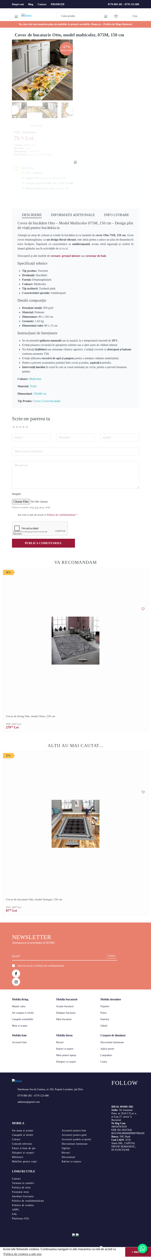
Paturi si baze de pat (23, 1148)
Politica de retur (21, 1187)
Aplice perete (107, 1048)
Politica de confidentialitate (50, 965)
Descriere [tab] (32, 215)
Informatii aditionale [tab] (73, 215)
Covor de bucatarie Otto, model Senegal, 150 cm (34, 899)
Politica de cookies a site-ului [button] (22, 1254)
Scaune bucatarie (65, 1006)
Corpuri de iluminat (112, 1035)
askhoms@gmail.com (28, 1102)
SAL (14, 1214)
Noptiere (104, 1006)
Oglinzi (66, 1148)
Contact (42, 4)
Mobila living (20, 999)
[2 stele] (17, 427)
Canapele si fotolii (22, 1135)
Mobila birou (64, 1035)
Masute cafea (18, 1006)
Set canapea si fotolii (23, 1012)
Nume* (19, 437)
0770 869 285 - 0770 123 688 (123, 4)
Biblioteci (17, 1157)
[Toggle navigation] (18, 16)
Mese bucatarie (64, 1019)
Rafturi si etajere (64, 1048)
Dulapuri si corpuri (66, 1061)
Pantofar (104, 1019)
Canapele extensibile (22, 1019)
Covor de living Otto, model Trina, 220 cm (30, 716)
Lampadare (106, 1055)
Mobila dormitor (110, 999)
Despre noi (18, 4)
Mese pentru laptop (66, 1055)
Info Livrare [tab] (116, 215)
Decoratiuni (68, 1157)
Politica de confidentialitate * (62, 514)
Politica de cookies (23, 1205)
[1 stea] (13, 427)
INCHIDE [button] (139, 1252)
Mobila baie (19, 1035)
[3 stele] (20, 427)
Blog (30, 4)
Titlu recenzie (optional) (28, 451)
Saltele (103, 1025)
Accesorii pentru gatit (74, 1135)
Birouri (60, 1042)
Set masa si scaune (22, 1130)
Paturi (103, 1012)
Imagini (16, 493)
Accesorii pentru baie (74, 1130)
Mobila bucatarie (67, 999)
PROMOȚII (57, 4)
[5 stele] (27, 427)
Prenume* (65, 437)
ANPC (15, 1209)
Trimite (111, 955)
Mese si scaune (19, 1025)
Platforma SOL (20, 1218)
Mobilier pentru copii (24, 1161)
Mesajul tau (21, 465)
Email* (107, 437)
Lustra (103, 1061)
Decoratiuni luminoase (112, 1042)
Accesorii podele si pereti (76, 1139)
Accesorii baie (19, 1042)
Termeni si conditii (23, 1183)
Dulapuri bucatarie (66, 1012)
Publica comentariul (43, 543)
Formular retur (20, 1192)
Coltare (16, 1139)
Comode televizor (22, 1143)
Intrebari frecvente (23, 1196)
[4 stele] (23, 427)
